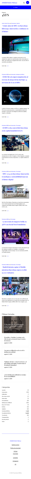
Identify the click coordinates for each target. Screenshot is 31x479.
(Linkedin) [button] (15, 457)
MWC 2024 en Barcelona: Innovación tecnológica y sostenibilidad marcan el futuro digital (15, 177)
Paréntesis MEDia (5, 74)
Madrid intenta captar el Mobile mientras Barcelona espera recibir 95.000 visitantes (14, 270)
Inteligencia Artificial (20, 74)
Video (3, 421)
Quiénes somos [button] (15, 444)
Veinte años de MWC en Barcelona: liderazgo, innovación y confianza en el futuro (15, 28)
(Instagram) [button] (15, 461)
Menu (16, 7)
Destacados (13, 23)
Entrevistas (4, 398)
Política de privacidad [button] (15, 448)
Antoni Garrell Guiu (6, 23)
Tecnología (18, 125)
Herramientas (5, 400)
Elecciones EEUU (6, 396)
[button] (27, 3)
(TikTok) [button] (15, 451)
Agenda (3, 390)
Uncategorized (5, 419)
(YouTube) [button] (15, 453)
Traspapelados (5, 417)
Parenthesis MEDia (15, 413)
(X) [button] (15, 464)
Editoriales (4, 394)
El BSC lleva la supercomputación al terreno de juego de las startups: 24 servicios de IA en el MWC (15, 80)
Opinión (18, 23)
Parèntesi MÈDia (15, 411)
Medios (3, 406)
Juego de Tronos (6, 404)
